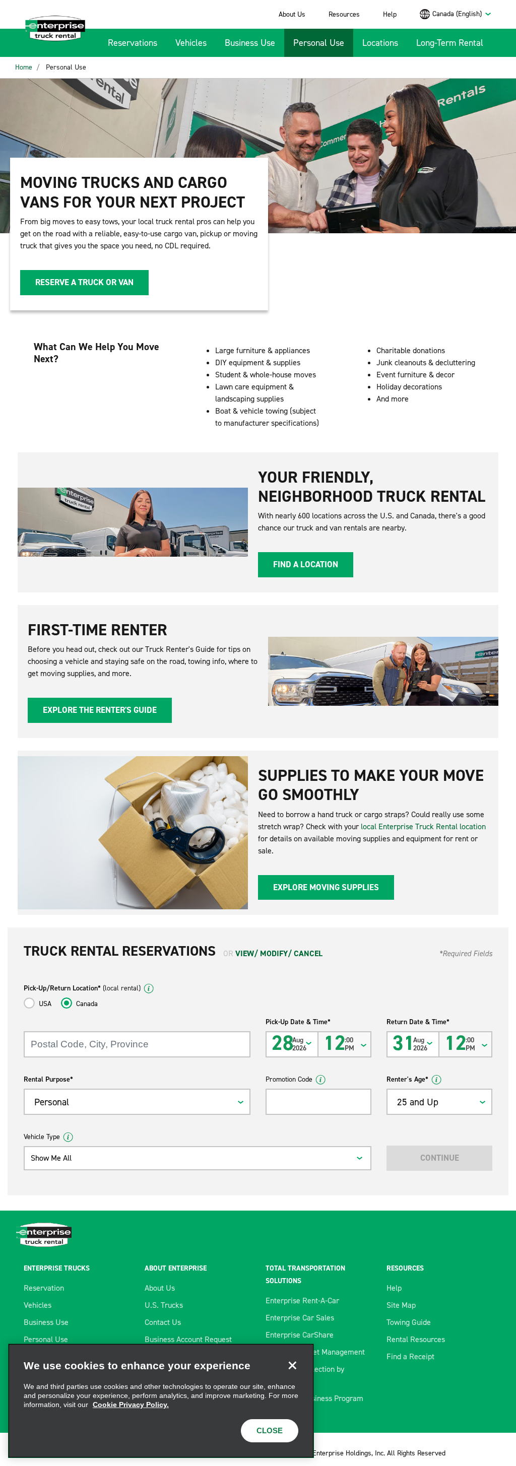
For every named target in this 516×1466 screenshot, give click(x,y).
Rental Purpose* (48, 1079)
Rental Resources (415, 1339)
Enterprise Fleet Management (315, 1352)
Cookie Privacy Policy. (131, 1405)
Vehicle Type (42, 1137)
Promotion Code (289, 1079)
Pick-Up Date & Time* (298, 1022)
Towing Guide (408, 1322)
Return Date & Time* (417, 1022)
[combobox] (462, 14)
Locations (380, 43)
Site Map (401, 1305)
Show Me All (51, 1158)
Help (390, 14)
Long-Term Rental (449, 43)
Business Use (250, 43)
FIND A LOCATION (305, 564)
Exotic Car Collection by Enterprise (305, 1375)
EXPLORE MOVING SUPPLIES (326, 887)
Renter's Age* (407, 1079)
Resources (344, 14)
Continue (439, 1157)
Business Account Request (188, 1339)
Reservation (44, 1288)
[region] (161, 1401)
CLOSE (269, 1430)
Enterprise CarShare (300, 1334)
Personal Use (318, 43)
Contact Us (163, 1322)
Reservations (132, 43)
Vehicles (191, 43)
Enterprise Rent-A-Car (302, 1300)
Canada (87, 1004)
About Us (292, 14)
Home (23, 67)
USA (45, 1004)
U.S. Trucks (164, 1305)
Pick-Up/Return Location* (82, 988)
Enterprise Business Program (314, 1398)
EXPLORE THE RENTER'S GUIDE (100, 709)
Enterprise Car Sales (300, 1317)
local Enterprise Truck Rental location (423, 826)
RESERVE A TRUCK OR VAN (84, 282)
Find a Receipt (410, 1356)
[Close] (292, 1365)
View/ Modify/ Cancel (278, 953)
